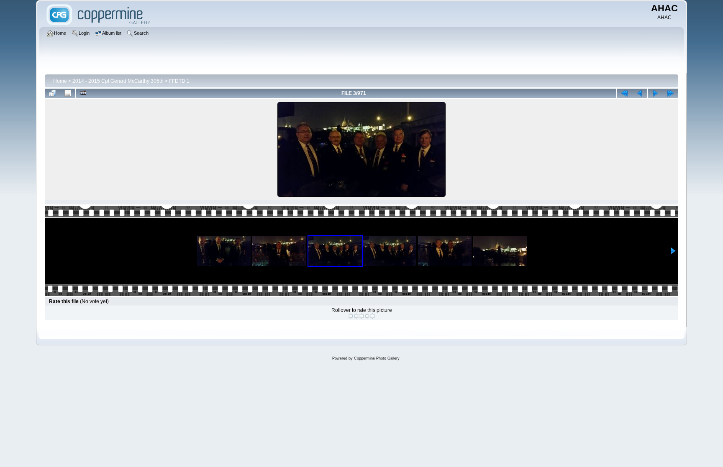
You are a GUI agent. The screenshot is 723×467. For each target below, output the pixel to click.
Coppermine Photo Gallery (377, 358)
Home (60, 81)
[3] (361, 316)
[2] (356, 316)
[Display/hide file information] (67, 93)
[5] (372, 316)
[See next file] (655, 93)
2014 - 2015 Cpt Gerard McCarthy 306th (118, 81)
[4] (367, 316)
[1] (351, 316)
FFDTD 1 (179, 81)
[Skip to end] (670, 93)
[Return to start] (624, 93)
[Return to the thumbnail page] (52, 93)
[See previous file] (639, 93)
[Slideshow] (83, 93)
